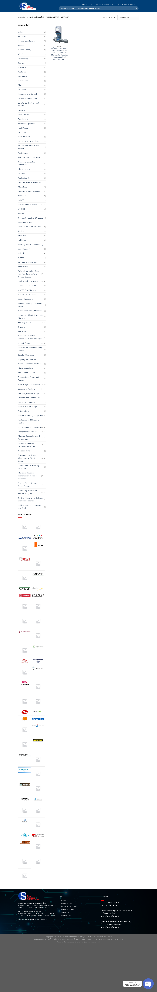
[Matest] (24, 729)
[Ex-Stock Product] (24, 606)
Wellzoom (22, 72)
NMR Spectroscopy (26, 372)
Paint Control (23, 114)
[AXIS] (24, 559)
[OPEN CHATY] (148, 983)
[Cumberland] (24, 595)
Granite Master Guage (27, 406)
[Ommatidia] (38, 788)
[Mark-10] (38, 719)
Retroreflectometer (26, 402)
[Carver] (38, 574)
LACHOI (21, 209)
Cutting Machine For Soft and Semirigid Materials (30, 499)
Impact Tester (24, 343)
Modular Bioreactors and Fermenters (29, 437)
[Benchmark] (38, 563)
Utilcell (21, 253)
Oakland (21, 327)
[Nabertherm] (38, 740)
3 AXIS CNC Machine (27, 285)
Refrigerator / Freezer (27, 431)
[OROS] (38, 799)
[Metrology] (24, 744)
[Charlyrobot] (38, 588)
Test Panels (23, 128)
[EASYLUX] (38, 595)
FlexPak (21, 173)
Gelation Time (24, 451)
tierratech (22, 195)
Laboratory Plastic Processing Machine (31, 317)
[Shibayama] (24, 835)
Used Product (24, 249)
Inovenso (22, 67)
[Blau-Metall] (24, 578)
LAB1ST (21, 200)
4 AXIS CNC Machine (27, 290)
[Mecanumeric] (38, 725)
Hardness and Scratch (27, 94)
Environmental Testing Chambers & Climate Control (27, 458)
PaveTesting (23, 58)
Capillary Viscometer (27, 359)
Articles (99, 4)
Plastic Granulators (26, 368)
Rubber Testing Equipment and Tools (29, 507)
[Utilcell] (24, 861)
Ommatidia (22, 76)
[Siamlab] (38, 835)
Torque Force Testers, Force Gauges (27, 485)
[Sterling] (24, 842)
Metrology (22, 187)
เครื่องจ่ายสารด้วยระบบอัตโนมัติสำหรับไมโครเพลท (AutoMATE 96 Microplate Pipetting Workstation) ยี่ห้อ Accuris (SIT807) (59, 53)
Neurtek (21, 110)
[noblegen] (38, 774)
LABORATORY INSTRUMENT (30, 226)
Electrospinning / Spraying (29, 427)
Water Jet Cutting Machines (30, 310)
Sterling (21, 63)
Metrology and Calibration (29, 191)
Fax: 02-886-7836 (109, 905)
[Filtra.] (38, 606)
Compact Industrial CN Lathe (30, 218)
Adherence (23, 80)
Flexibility (22, 89)
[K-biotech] (38, 686)
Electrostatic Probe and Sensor (28, 379)
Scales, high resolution (28, 281)
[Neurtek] (38, 759)
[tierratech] (38, 846)
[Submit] (136, 8)
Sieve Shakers (24, 136)
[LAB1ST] (24, 701)
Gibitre (21, 231)
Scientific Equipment (27, 123)
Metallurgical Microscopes (29, 393)
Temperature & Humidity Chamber (28, 467)
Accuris (21, 45)
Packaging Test (24, 178)
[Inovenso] (38, 668)
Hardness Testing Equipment (30, 415)
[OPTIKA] (24, 799)
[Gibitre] (24, 650)
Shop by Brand (88, 4)
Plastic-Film (22, 331)
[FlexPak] (38, 621)
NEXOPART (23, 132)
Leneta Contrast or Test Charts (28, 104)
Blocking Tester (24, 322)
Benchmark (23, 119)
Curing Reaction (25, 222)
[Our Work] (24, 810)
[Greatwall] (24, 661)
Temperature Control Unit (29, 397)
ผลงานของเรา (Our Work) (28, 262)
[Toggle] (45, 204)
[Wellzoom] (24, 876)
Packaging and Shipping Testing (28, 421)
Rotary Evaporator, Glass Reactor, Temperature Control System (28, 274)
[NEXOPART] (24, 770)
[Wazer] (38, 861)
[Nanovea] (24, 755)
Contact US (133, 4)
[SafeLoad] (24, 820)
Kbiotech (22, 235)
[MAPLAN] (24, 719)
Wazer (21, 257)
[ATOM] (38, 544)
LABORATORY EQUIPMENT (29, 182)
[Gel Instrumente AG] (24, 631)
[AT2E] (24, 548)
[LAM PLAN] (24, 712)
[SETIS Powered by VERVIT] (38, 824)
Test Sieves (23, 153)
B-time (21, 213)
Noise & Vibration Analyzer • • (31, 363)
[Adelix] (38, 527)
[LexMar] (38, 712)
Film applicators (24, 169)
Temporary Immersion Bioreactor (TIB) (27, 492)
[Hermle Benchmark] (24, 672)
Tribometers (23, 411)
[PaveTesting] (38, 810)
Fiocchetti (22, 36)
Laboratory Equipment (27, 98)
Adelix (21, 32)
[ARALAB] (38, 537)
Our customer (110, 4)
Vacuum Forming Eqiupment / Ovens (31, 305)
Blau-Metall (23, 266)
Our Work (122, 4)
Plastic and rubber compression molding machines (27, 476)
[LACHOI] (38, 701)
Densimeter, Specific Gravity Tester (30, 349)
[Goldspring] (38, 646)
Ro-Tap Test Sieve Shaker (29, 141)
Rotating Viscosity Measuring (30, 244)
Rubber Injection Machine (29, 384)
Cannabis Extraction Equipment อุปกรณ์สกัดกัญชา (30, 337)
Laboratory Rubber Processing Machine (27, 445)
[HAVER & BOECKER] (38, 661)
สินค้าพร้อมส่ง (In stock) (27, 204)
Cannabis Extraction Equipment (26, 163)
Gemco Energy (24, 49)
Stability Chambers (26, 355)
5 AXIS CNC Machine (27, 294)
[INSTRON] (24, 682)
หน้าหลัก (22, 17)
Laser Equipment (25, 299)
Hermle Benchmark (26, 41)
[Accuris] (24, 527)
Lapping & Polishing (26, 389)
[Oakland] (24, 784)
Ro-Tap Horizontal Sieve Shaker (28, 147)
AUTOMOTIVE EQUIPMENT (29, 157)
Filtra (20, 85)
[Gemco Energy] (38, 635)
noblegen (22, 240)
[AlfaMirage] (24, 537)
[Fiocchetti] (24, 621)
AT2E (20, 54)
